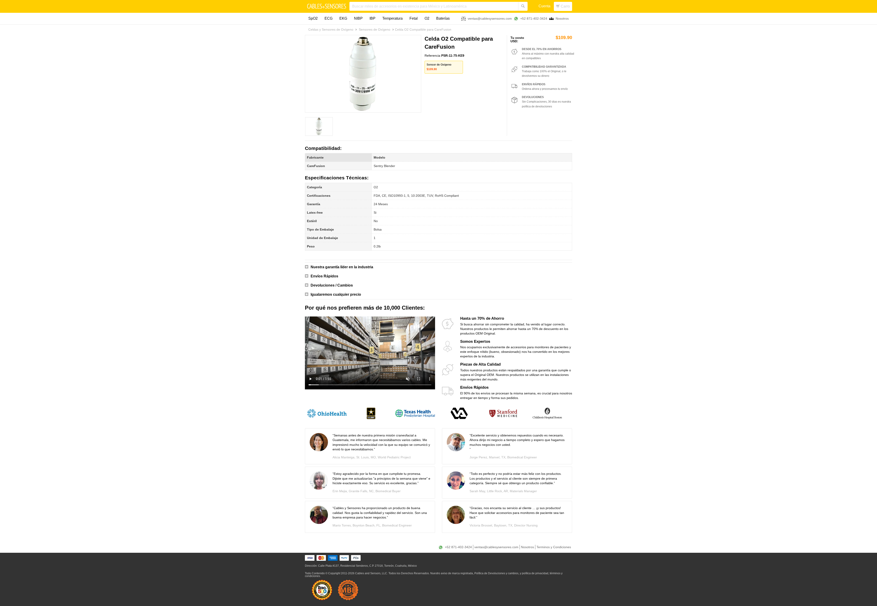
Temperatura (392, 18)
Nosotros (562, 18)
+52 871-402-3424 (533, 18)
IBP (372, 18)
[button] (438, 267)
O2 (427, 18)
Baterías (443, 18)
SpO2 (313, 18)
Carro (565, 6)
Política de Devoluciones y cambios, (496, 573)
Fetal (413, 18)
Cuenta (544, 6)
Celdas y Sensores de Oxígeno (330, 29)
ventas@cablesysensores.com (490, 18)
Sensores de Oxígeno (374, 29)
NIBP (358, 18)
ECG (329, 18)
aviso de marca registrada (457, 573)
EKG (343, 18)
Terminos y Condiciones (553, 547)
